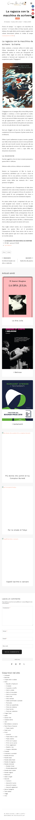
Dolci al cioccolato (11, 692)
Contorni (8, 781)
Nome (5, 631)
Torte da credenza (11, 707)
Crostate (8, 686)
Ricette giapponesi (11, 768)
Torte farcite (9, 709)
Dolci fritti (9, 696)
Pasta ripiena (10, 738)
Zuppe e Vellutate (11, 749)
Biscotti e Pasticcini (12, 684)
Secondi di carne (11, 783)
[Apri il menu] (31, 3)
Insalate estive (8, 719)
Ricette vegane (8, 772)
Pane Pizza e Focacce (10, 726)
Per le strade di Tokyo (17, 530)
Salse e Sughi (8, 776)
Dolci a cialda (10, 690)
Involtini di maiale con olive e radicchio (8, 260)
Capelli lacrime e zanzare (17, 582)
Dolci (5, 681)
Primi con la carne (11, 743)
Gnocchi (8, 734)
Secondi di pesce (11, 785)
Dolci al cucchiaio (11, 694)
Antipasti (7, 675)
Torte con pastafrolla (12, 705)
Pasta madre (10, 728)
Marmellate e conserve (11, 724)
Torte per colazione (11, 711)
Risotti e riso (10, 747)
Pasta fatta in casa (11, 736)
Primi (5, 732)
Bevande (6, 677)
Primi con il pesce (11, 740)
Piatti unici (7, 730)
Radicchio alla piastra (26, 259)
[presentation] (17, 297)
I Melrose (17, 372)
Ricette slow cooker (10, 770)
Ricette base (8, 757)
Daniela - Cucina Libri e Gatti (14, 22)
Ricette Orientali (9, 764)
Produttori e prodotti (10, 753)
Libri (17, 18)
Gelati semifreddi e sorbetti (14, 700)
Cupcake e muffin (11, 688)
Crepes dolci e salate (10, 679)
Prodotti (6, 751)
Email (5, 638)
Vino (5, 795)
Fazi (4, 252)
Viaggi (6, 793)
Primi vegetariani (11, 745)
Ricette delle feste (9, 760)
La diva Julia (17, 321)
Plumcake (9, 703)
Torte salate (7, 791)
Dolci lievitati (10, 698)
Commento (6, 608)
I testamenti (17, 424)
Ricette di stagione (9, 762)
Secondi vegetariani (12, 787)
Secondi (6, 778)
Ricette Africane (9, 755)
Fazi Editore (8, 245)
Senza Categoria (9, 789)
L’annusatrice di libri (8, 35)
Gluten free (7, 717)
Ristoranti (7, 774)
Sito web (5, 646)
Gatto (6, 715)
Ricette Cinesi (10, 766)
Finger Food (7, 713)
